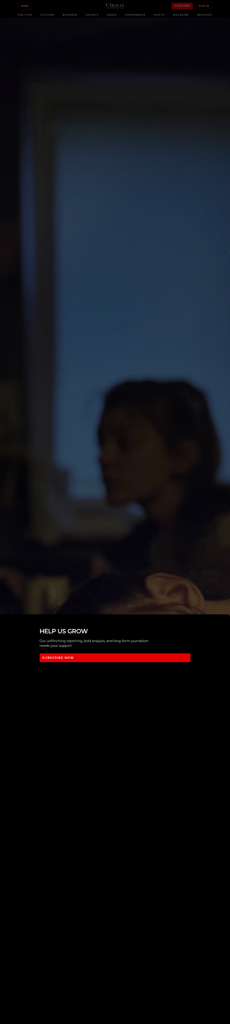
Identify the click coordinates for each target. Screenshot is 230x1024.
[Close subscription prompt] (226, 621)
